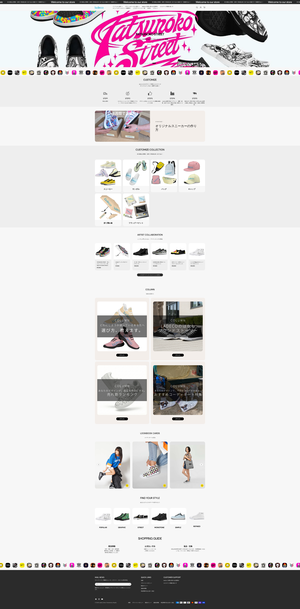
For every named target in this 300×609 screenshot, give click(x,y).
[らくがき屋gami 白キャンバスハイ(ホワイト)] (197, 251)
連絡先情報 (143, 588)
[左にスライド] (99, 464)
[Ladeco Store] (8, 72)
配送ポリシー (144, 585)
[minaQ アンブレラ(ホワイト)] (122, 251)
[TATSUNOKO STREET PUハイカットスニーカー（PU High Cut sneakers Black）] (103, 251)
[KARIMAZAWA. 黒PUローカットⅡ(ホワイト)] (159, 251)
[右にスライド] (201, 464)
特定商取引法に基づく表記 (147, 591)
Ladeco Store (102, 602)
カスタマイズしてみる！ (114, 45)
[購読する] (130, 584)
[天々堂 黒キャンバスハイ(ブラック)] (140, 251)
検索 (142, 580)
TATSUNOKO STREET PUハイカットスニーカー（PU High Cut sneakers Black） (103, 264)
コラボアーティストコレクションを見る (150, 275)
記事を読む (122, 355)
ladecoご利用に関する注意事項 (171, 580)
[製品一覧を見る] (127, 485)
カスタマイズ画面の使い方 (170, 583)
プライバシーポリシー (146, 583)
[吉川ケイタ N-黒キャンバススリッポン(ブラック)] (178, 251)
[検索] (197, 7)
